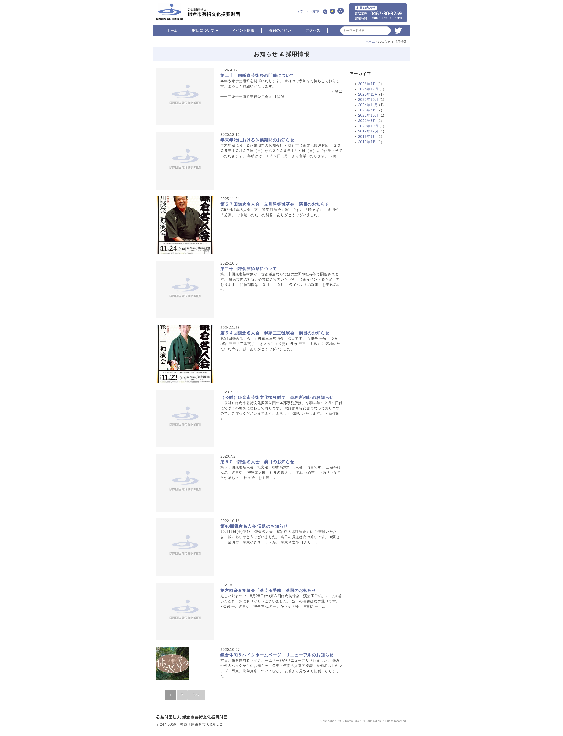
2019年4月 (367, 142)
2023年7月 (367, 110)
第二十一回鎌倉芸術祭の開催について (257, 75)
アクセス (313, 30)
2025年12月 (368, 89)
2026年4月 (367, 84)
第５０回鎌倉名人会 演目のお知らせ (257, 461)
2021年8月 (367, 121)
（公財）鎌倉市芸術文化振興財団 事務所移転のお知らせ (277, 397)
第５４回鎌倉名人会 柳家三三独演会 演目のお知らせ (274, 333)
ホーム (172, 30)
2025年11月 (368, 94)
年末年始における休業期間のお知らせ (257, 140)
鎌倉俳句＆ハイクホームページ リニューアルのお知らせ (277, 655)
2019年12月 (368, 131)
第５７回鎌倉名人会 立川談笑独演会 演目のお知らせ (274, 204)
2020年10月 (368, 126)
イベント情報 (243, 30)
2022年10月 (368, 115)
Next (197, 695)
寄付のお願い (280, 30)
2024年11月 (368, 105)
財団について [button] (204, 30)
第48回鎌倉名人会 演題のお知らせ (254, 526)
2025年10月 (368, 99)
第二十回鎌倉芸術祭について (248, 268)
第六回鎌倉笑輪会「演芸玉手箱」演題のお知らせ (268, 590)
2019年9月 (367, 136)
